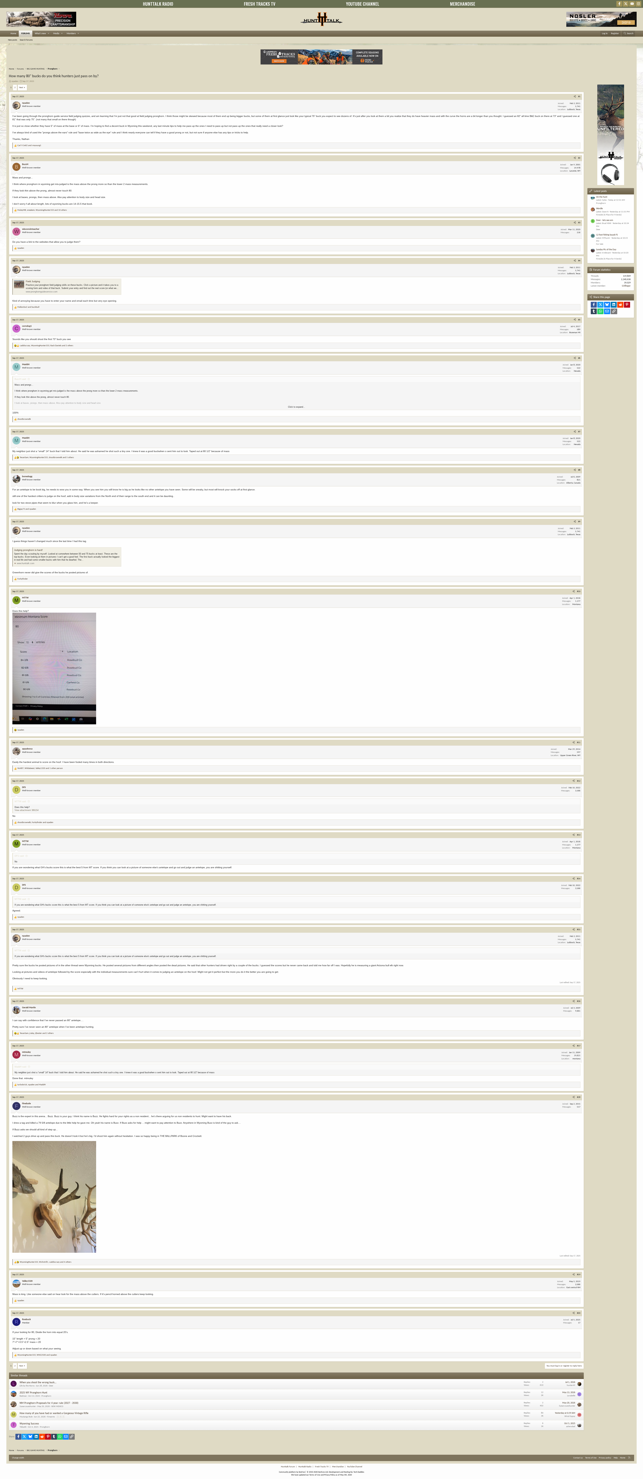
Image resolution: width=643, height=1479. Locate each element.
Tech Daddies (358, 1472)
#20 (578, 1313)
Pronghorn (46, 1396)
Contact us (578, 1458)
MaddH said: (21, 1066)
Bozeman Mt (574, 332)
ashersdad (570, 1426)
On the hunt (601, 197)
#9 (579, 522)
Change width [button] (18, 1458)
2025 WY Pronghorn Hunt (33, 1392)
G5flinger (626, 286)
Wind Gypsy (569, 1416)
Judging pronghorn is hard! (28, 550)
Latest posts (600, 191)
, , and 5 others (47, 457)
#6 (579, 358)
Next (21, 87)
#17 (578, 1046)
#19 (578, 1275)
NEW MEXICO (57, 1406)
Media (56, 33)
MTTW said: (20, 801)
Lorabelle (571, 1396)
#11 (578, 742)
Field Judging (33, 281)
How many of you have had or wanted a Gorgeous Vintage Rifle (54, 1413)
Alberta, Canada (573, 483)
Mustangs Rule (26, 1417)
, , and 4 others (45, 1262)
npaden (15, 81)
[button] (48, 34)
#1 (579, 96)
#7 (579, 432)
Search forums (26, 40)
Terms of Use (590, 1458)
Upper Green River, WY (570, 755)
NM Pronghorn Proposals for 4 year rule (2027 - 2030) (49, 1403)
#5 (579, 320)
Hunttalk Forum (288, 1467)
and (29, 145)
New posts (12, 40)
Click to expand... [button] (296, 407)
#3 (579, 223)
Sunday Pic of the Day (606, 249)
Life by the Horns (27, 1386)
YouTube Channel (354, 1467)
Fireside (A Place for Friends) (609, 215)
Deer (51, 1386)
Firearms (51, 1417)
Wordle (599, 208)
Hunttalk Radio (304, 1467)
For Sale (599, 244)
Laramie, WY (574, 171)
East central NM (573, 1287)
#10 (578, 591)
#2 (579, 158)
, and (35, 822)
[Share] (575, 97)
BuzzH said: (20, 379)
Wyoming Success (29, 1423)
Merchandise (338, 1467)
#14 (578, 879)
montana (576, 1059)
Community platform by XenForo (303, 1472)
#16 (578, 1001)
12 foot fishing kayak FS (607, 235)
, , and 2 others (46, 346)
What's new (40, 33)
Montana (576, 604)
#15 (578, 929)
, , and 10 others (42, 210)
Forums (25, 33)
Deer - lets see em (604, 220)
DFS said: (19, 856)
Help (616, 1458)
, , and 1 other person (40, 768)
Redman (23, 1396)
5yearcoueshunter (28, 1406)
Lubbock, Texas (573, 109)
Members (71, 33)
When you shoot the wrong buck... (38, 1382)
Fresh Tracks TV (322, 1467)
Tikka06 (23, 1427)
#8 (579, 470)
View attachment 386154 (27, 810)
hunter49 (571, 1385)
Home (13, 33)
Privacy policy (605, 1458)
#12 (578, 781)
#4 (579, 261)
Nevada (577, 371)
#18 (578, 1097)
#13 (578, 835)
